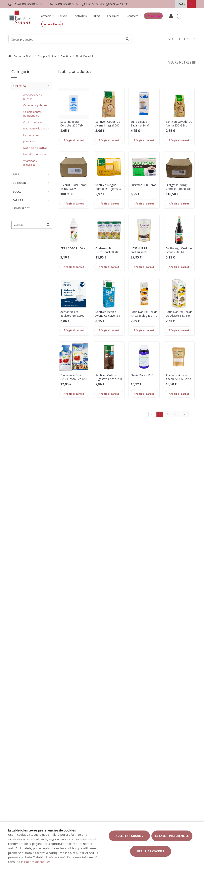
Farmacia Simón (23, 56)
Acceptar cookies (129, 836)
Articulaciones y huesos (32, 97)
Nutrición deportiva (34, 154)
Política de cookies (37, 862)
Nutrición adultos (86, 56)
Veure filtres (179, 39)
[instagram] (191, 4)
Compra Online (47, 56)
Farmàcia (45, 15)
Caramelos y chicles (35, 105)
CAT (180, 4)
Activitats (81, 15)
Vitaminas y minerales (30, 163)
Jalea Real (29, 141)
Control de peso (33, 122)
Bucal (17, 191)
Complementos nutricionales (32, 114)
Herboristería (31, 135)
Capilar (18, 200)
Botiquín (19, 183)
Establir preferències (172, 836)
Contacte (132, 15)
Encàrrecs (113, 15)
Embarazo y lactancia (36, 128)
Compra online (51, 24)
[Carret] (179, 15)
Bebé (16, 174)
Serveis (63, 15)
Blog (97, 15)
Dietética (66, 56)
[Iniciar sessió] (172, 15)
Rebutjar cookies (150, 851)
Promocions (153, 15)
